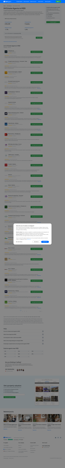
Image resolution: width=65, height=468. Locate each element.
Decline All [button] (36, 241)
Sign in (58, 1)
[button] (19, 241)
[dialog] (32, 234)
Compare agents (19, 1)
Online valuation (26, 1)
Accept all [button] (45, 241)
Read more (29, 239)
